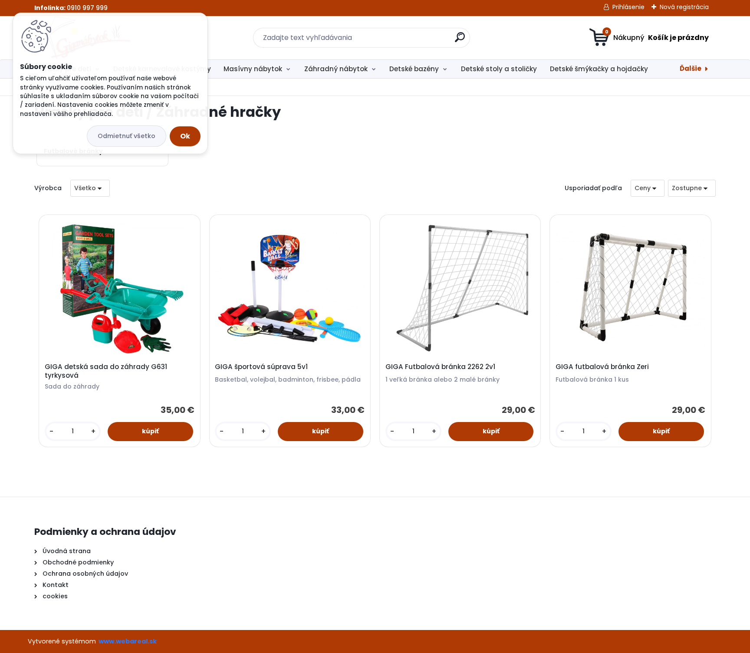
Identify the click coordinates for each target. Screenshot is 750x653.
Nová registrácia (684, 7)
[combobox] (647, 188)
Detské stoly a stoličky (499, 68)
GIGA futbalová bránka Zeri (602, 367)
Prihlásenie (628, 7)
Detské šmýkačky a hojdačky (599, 68)
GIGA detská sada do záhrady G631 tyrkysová (106, 371)
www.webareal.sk (128, 641)
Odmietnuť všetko (126, 136)
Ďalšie (690, 68)
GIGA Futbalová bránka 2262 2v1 (440, 367)
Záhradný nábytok (336, 68)
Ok (185, 136)
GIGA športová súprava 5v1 (261, 367)
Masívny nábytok (253, 68)
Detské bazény (414, 68)
